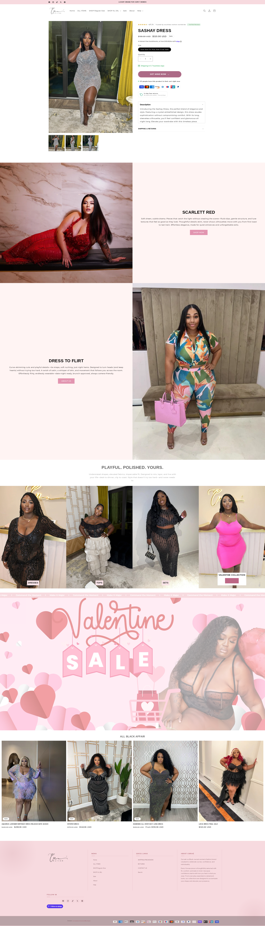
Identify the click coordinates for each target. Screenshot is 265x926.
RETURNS (141, 864)
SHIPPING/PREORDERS (145, 860)
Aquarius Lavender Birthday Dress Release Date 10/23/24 (25, 824)
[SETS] (165, 587)
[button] (114, 10)
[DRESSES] (33, 587)
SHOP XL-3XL (97, 872)
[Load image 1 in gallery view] (56, 143)
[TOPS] (99, 587)
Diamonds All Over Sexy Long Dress (148, 824)
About (95, 880)
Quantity (141, 54)
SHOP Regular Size (99, 868)
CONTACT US (142, 868)
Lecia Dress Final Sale (208, 824)
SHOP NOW (198, 232)
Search (140, 872)
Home (95, 860)
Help (94, 885)
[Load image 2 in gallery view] (73, 143)
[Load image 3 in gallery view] (90, 143)
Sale (94, 876)
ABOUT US (66, 381)
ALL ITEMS (96, 864)
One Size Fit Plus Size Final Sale (154, 49)
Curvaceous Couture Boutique (81, 921)
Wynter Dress (73, 824)
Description (145, 104)
